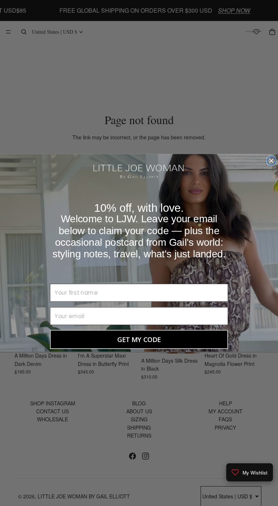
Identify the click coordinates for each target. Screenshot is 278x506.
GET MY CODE (139, 339)
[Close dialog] (271, 160)
